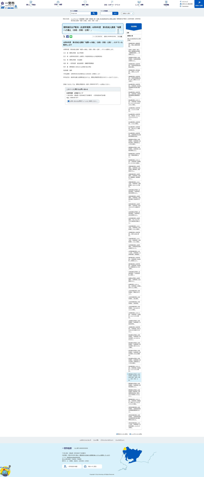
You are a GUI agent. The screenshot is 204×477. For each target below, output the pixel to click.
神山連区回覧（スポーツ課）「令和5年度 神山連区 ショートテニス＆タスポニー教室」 (134, 102)
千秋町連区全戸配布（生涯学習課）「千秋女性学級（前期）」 (134, 273)
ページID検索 (104, 11)
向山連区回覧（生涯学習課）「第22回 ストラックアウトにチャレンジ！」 (134, 116)
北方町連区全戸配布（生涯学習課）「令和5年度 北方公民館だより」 (134, 213)
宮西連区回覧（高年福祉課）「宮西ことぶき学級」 (134, 72)
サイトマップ (185, 1)
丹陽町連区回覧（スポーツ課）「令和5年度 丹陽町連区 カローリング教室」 (134, 184)
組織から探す (126, 13)
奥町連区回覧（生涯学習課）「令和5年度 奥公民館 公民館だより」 (134, 259)
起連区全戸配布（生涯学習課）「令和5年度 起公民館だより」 (134, 280)
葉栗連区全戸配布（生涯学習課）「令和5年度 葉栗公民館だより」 (134, 149)
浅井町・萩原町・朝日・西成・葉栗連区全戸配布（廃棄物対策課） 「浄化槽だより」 (134, 52)
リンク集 (95, 440)
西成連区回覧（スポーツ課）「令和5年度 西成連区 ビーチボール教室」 (134, 161)
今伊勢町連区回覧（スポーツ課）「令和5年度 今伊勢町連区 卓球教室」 (134, 253)
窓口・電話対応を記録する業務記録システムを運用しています (92, 455)
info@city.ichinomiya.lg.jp (73, 457)
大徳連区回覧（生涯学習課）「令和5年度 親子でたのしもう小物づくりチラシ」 (134, 329)
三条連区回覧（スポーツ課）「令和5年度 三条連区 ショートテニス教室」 (134, 315)
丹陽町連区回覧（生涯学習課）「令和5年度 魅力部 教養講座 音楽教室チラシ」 (134, 176)
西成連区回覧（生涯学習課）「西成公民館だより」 (134, 155)
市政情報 (81, 19)
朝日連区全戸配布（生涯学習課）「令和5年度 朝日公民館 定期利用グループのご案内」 (134, 361)
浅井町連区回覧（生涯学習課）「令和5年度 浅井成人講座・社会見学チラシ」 (134, 198)
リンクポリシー (119, 440)
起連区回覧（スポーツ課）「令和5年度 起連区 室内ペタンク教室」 (135, 286)
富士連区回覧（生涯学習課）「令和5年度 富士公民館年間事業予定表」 (135, 135)
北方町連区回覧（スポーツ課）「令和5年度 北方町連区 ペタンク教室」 (134, 227)
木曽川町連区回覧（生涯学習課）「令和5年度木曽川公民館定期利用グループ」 (134, 409)
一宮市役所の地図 (72, 466)
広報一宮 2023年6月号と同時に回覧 (106, 19)
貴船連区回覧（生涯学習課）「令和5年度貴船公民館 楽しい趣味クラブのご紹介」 (134, 79)
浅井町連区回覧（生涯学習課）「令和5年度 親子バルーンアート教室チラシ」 (134, 206)
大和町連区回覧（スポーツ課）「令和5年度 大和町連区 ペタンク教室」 (134, 240)
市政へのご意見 (92, 466)
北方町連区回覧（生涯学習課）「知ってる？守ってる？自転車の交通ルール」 (134, 220)
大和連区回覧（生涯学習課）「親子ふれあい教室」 (134, 234)
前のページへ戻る (123, 434)
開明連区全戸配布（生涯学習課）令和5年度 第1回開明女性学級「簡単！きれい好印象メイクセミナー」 (134, 393)
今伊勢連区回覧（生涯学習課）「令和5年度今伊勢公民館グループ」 (134, 246)
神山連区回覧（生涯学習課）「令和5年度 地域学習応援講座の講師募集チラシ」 (134, 94)
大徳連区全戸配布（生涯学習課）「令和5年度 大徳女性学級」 (134, 322)
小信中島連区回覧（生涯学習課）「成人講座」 (134, 297)
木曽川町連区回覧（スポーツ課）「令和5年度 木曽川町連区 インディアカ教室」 (134, 425)
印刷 (119, 36)
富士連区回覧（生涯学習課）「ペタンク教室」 (134, 122)
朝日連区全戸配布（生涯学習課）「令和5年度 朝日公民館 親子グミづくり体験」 (134, 345)
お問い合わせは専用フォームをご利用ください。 (84, 101)
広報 (87, 19)
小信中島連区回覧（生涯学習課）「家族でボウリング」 (134, 292)
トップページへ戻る (136, 434)
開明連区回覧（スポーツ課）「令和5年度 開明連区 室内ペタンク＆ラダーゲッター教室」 (134, 402)
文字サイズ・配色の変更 (187, 3)
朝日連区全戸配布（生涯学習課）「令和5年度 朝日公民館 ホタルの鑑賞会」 (134, 353)
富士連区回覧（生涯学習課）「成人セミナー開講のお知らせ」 (134, 128)
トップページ (74, 19)
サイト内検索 (73, 11)
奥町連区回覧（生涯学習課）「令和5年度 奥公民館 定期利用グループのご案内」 (134, 266)
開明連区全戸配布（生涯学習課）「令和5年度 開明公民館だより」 (134, 385)
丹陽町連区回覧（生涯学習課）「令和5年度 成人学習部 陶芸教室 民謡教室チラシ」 (134, 168)
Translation (185, 6)
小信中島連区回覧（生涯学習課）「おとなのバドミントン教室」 (134, 308)
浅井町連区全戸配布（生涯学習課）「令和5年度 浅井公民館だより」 (134, 191)
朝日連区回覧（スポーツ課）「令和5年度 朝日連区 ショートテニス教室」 (134, 369)
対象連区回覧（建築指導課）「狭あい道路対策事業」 (134, 45)
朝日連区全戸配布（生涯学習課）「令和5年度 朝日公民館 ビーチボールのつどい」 (134, 337)
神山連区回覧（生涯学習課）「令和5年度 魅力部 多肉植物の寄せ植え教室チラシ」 (135, 87)
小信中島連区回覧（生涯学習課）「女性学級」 (134, 302)
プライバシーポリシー (107, 440)
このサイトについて (85, 440)
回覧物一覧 (92, 19)
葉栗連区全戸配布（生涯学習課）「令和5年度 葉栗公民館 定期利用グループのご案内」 (134, 142)
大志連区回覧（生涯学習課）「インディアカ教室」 (134, 109)
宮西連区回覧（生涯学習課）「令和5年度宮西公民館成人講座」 (134, 65)
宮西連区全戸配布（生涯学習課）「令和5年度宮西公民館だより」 (134, 59)
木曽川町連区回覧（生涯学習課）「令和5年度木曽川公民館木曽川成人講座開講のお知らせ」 (134, 417)
